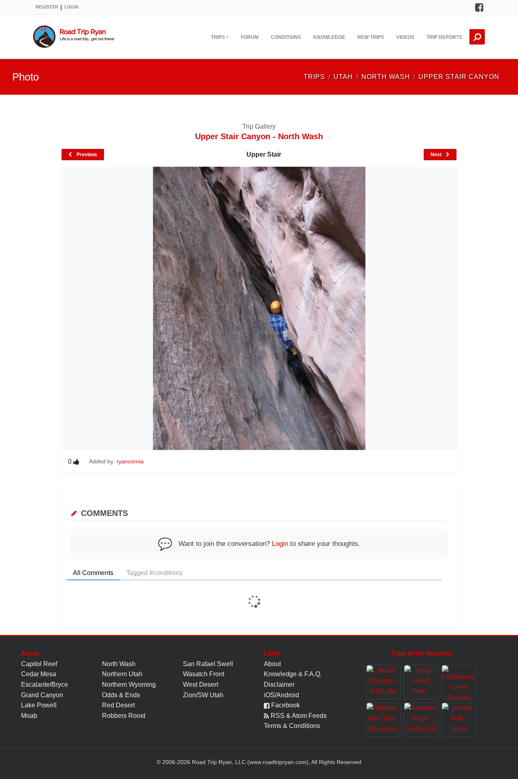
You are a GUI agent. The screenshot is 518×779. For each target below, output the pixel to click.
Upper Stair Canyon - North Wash (259, 136)
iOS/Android (281, 695)
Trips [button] (218, 37)
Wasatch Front (203, 674)
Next (437, 154)
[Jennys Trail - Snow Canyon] (459, 720)
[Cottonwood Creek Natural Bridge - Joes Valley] (459, 682)
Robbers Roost (123, 715)
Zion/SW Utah (203, 695)
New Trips (370, 37)
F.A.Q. (313, 674)
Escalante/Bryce (44, 684)
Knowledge (329, 37)
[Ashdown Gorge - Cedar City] (421, 720)
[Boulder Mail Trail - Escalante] (383, 720)
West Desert (200, 684)
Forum (250, 37)
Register (47, 6)
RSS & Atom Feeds (298, 715)
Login (71, 6)
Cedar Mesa (38, 674)
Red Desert (118, 705)
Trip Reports (444, 37)
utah (343, 76)
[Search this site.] (477, 37)
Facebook (285, 705)
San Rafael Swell (208, 663)
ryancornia (130, 461)
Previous (86, 154)
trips (314, 76)
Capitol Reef (39, 663)
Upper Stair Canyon (458, 76)
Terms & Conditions (292, 725)
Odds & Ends (121, 695)
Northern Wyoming (129, 684)
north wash (385, 76)
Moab (29, 715)
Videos (405, 37)
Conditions (286, 37)
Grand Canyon (42, 695)
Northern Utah (122, 674)
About (272, 663)
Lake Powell (39, 705)
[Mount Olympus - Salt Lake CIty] (383, 682)
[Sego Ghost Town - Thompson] (421, 682)
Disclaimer (279, 684)
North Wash (119, 663)
